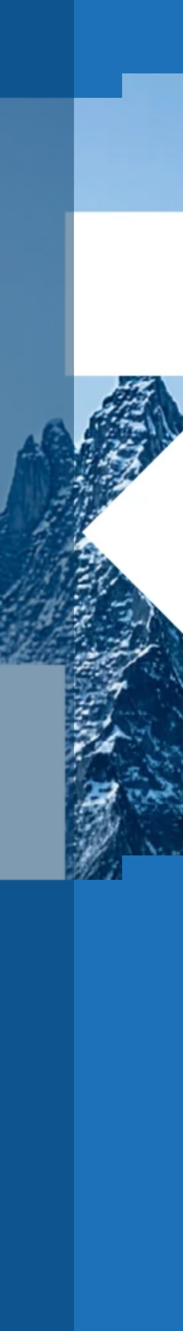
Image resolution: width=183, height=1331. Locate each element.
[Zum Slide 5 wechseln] (35, 1322)
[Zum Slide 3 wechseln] (30, 1322)
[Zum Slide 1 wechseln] (25, 1322)
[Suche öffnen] (136, 5)
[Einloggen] (141, 5)
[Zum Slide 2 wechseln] (27, 1322)
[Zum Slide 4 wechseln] (32, 1322)
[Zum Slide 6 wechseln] (37, 1322)
